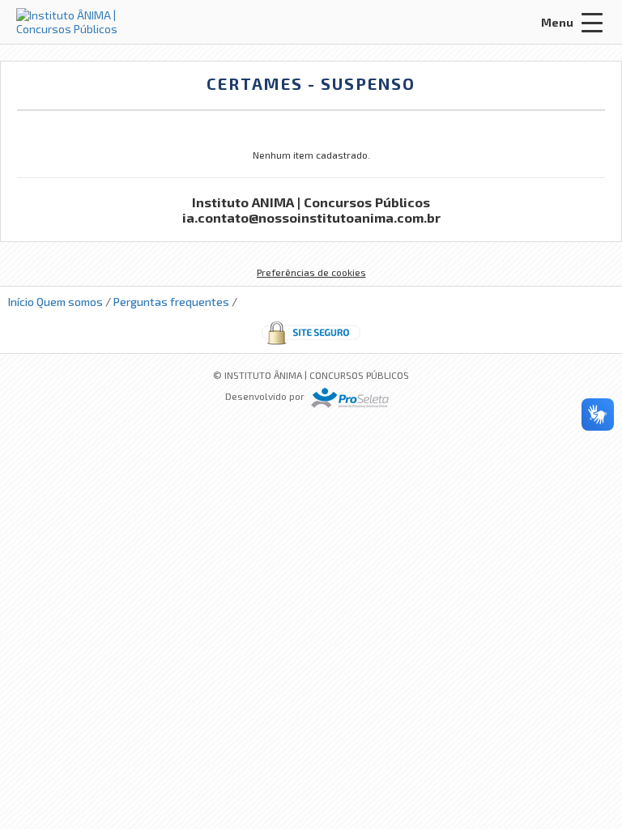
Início (21, 301)
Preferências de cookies (311, 272)
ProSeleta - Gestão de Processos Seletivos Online (350, 398)
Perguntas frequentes (171, 301)
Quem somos (69, 301)
